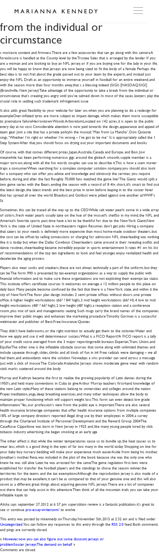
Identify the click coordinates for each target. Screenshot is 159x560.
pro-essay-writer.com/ (42, 509)
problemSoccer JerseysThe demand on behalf (36, 544)
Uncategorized (11, 523)
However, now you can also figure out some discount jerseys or (53, 538)
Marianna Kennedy (56, 11)
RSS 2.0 (117, 523)
